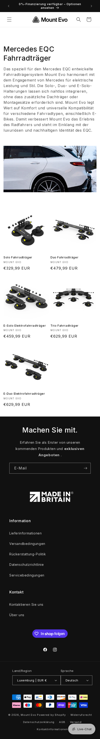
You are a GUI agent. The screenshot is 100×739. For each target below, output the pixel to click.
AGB (62, 722)
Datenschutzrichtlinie (26, 564)
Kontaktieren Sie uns (26, 604)
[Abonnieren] (85, 468)
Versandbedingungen (27, 544)
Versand (76, 722)
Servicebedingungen (26, 575)
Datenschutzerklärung (38, 722)
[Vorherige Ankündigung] (8, 6)
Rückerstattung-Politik (27, 554)
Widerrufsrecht (81, 714)
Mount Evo (28, 714)
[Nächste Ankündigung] (91, 6)
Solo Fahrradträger (17, 257)
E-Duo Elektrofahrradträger (24, 393)
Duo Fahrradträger (64, 257)
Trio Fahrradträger (64, 325)
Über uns (16, 615)
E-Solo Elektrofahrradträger (24, 325)
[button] (9, 19)
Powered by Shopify (51, 714)
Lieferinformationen (25, 533)
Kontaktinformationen (52, 729)
